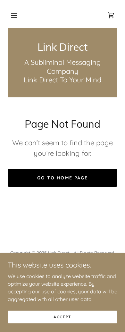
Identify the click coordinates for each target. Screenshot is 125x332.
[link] (110, 15)
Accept (62, 316)
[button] (14, 15)
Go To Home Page (62, 178)
